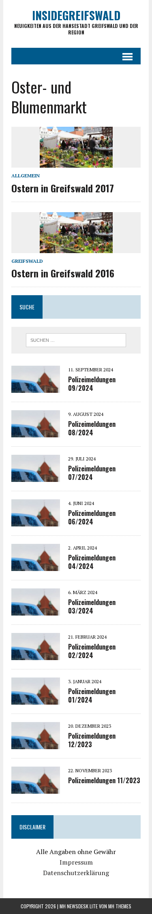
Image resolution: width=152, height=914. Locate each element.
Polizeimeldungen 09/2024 (92, 384)
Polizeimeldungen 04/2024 (92, 562)
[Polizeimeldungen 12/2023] (35, 743)
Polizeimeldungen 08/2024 (92, 428)
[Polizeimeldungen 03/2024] (35, 610)
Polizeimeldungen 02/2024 (92, 651)
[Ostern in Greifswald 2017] (76, 162)
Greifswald (27, 261)
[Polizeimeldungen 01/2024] (35, 699)
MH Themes (119, 906)
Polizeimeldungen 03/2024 (92, 606)
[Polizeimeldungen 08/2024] (35, 432)
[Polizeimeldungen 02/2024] (35, 654)
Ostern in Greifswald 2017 (62, 188)
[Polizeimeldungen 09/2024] (35, 387)
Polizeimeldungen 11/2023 (104, 780)
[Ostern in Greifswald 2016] (76, 247)
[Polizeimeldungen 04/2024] (35, 565)
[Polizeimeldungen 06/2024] (35, 521)
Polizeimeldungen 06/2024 (92, 517)
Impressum (76, 862)
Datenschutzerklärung (76, 872)
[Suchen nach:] (76, 339)
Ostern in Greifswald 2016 (62, 273)
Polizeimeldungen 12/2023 (92, 740)
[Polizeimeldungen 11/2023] (35, 788)
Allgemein (25, 176)
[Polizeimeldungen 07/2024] (35, 476)
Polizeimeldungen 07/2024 (92, 473)
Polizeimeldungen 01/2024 (92, 695)
